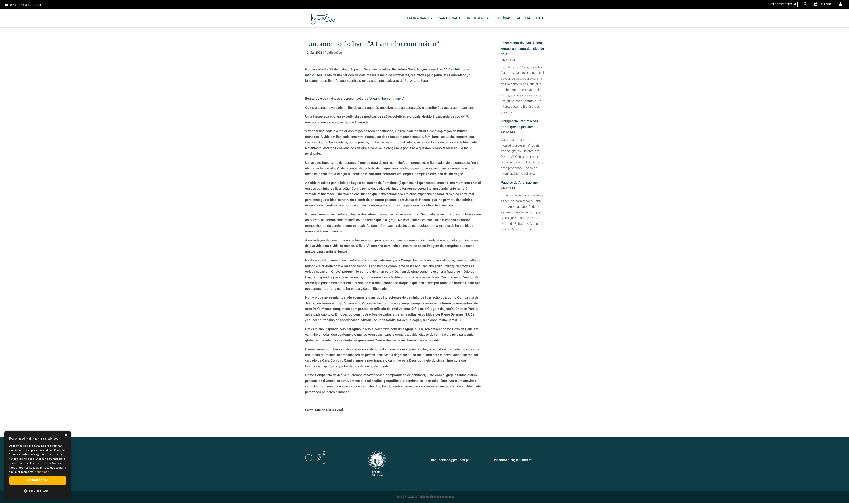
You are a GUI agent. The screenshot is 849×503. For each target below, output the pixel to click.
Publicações (333, 52)
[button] (37, 491)
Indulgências (479, 18)
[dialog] (37, 465)
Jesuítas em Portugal (26, 5)
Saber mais (42, 472)
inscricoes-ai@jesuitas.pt (513, 460)
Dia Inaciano (418, 18)
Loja (540, 18)
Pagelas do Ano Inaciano (519, 183)
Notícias (503, 18)
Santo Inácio (450, 18)
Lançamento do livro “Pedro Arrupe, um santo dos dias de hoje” (522, 48)
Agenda (523, 18)
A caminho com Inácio (386, 99)
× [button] (65, 435)
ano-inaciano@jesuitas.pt (450, 460)
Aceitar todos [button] (37, 480)
